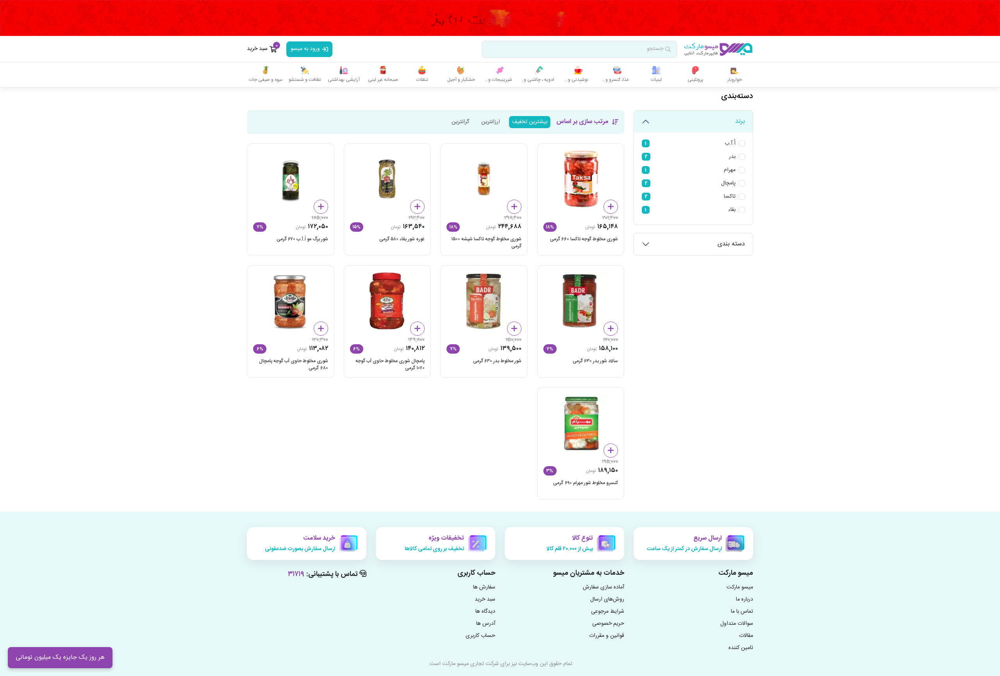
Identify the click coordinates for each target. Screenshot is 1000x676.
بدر (732, 157)
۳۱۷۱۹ (296, 574)
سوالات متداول (736, 624)
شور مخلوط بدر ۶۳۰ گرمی (497, 361)
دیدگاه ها (485, 612)
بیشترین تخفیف (529, 122)
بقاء (732, 210)
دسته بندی (731, 244)
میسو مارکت (740, 587)
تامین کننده (741, 648)
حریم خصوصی (608, 624)
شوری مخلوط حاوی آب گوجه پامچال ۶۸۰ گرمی (293, 365)
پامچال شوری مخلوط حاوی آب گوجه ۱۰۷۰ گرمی (390, 365)
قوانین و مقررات (606, 636)
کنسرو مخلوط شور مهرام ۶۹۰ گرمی (585, 483)
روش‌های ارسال (607, 600)
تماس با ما (742, 612)
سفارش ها (484, 587)
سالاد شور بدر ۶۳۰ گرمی (595, 361)
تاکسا (730, 197)
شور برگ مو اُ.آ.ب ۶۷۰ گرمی (302, 239)
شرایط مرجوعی (607, 612)
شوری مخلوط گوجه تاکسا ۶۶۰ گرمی (584, 239)
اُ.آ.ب (730, 143)
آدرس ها (485, 624)
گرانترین (460, 122)
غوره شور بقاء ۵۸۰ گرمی (402, 239)
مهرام (730, 170)
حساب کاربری (480, 636)
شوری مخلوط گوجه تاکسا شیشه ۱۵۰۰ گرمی (486, 243)
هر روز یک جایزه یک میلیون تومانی (60, 657)
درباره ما (744, 600)
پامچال (728, 183)
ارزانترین (490, 122)
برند (740, 121)
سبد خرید (485, 600)
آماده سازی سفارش (603, 587)
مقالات (746, 636)
